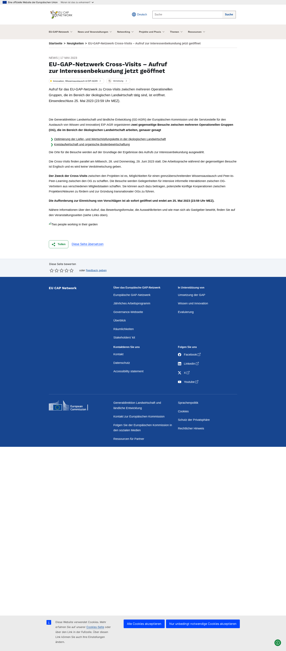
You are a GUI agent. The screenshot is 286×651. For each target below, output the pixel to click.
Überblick (119, 320)
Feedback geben (96, 270)
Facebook (192, 354)
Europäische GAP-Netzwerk (131, 295)
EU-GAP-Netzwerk (59, 31)
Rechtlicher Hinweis (191, 428)
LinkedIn (191, 363)
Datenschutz (121, 363)
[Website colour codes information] (277, 642)
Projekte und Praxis (150, 31)
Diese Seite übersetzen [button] (88, 244)
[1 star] (51, 270)
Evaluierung (186, 312)
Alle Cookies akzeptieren (144, 623)
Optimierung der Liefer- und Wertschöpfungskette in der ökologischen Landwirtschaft (110, 139)
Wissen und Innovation (193, 303)
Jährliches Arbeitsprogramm (131, 303)
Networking (123, 31)
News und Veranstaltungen (93, 31)
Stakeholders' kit (124, 337)
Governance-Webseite (128, 312)
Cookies (183, 411)
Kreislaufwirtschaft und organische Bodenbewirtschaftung (92, 144)
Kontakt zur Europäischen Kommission (139, 416)
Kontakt (118, 354)
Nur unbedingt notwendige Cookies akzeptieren (203, 623)
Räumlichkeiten (123, 329)
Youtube (191, 382)
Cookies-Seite (95, 627)
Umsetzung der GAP (191, 295)
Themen (174, 31)
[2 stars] (54, 270)
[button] (76, 81)
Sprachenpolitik (188, 402)
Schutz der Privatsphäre (194, 419)
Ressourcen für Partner (128, 439)
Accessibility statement (128, 371)
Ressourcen (195, 31)
